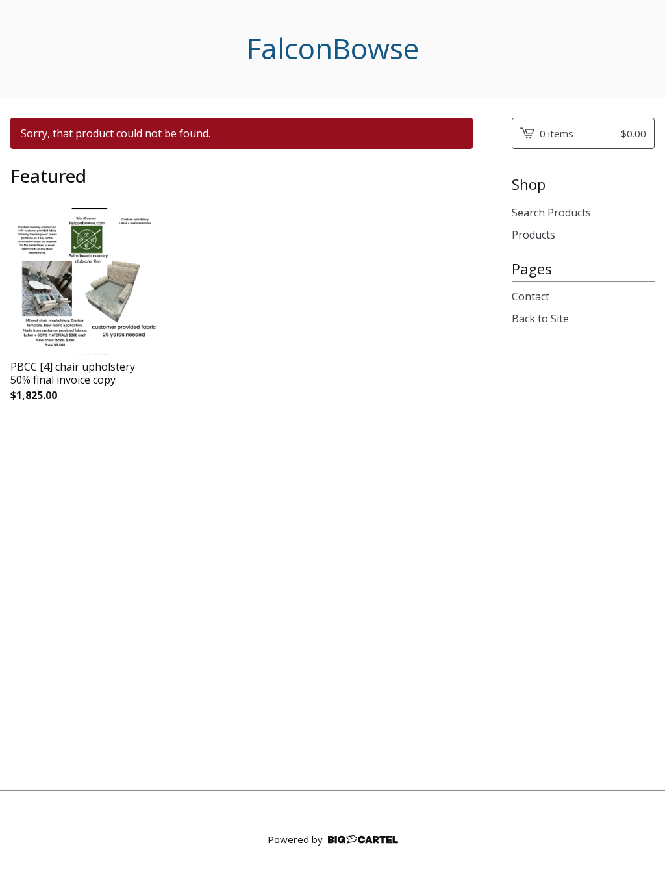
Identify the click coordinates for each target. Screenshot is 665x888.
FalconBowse (333, 48)
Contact (530, 296)
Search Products (551, 212)
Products (533, 235)
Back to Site (540, 318)
